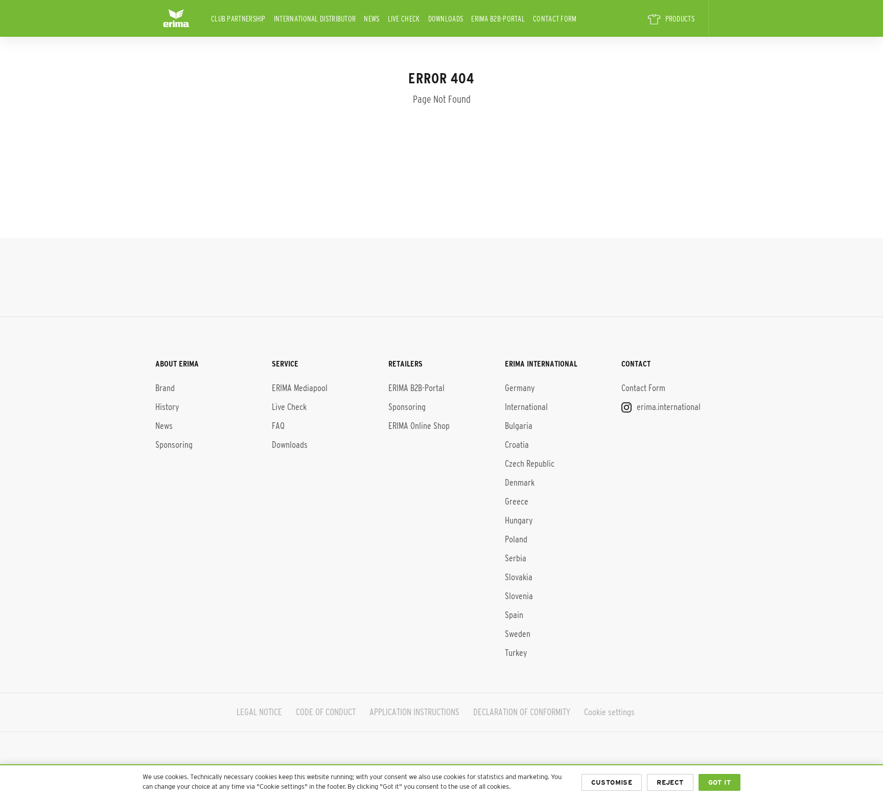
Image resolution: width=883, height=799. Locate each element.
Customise (612, 782)
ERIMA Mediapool (300, 388)
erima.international (668, 407)
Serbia (515, 558)
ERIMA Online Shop (419, 426)
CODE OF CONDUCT (326, 712)
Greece (516, 501)
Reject (670, 782)
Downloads (445, 18)
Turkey (516, 653)
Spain (514, 615)
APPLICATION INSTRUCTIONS (414, 712)
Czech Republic (529, 464)
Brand (165, 388)
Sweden (517, 634)
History (167, 407)
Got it (719, 782)
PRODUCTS (679, 18)
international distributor (315, 18)
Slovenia (519, 596)
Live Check (404, 18)
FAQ (278, 426)
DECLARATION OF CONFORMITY (521, 712)
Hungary (518, 520)
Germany (520, 388)
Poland (516, 539)
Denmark (520, 482)
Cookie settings (609, 712)
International (526, 407)
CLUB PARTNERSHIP (238, 18)
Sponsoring (174, 445)
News (371, 18)
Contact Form (555, 18)
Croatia (517, 445)
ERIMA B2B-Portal (498, 18)
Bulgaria (518, 426)
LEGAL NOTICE (259, 712)
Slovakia (518, 577)
